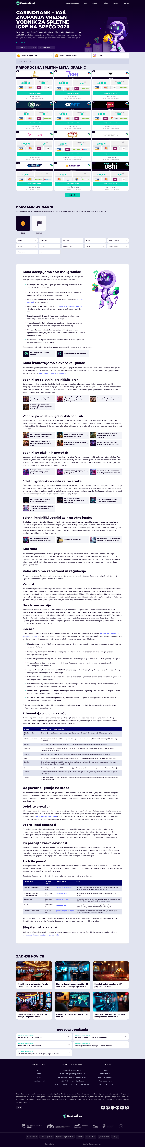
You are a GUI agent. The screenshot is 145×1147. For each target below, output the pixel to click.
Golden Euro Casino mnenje (72, 157)
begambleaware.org (62, 899)
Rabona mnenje (110, 126)
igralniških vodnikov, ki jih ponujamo (52, 373)
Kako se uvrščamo (106, 1081)
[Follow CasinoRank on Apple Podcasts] (127, 1108)
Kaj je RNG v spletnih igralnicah (72, 1081)
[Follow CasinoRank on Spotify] (122, 1108)
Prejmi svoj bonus (34, 93)
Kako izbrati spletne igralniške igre (72, 1074)
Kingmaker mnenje (72, 187)
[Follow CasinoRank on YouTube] (117, 1108)
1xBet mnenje (72, 126)
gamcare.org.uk (61, 905)
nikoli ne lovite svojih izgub (46, 816)
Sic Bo (39, 1077)
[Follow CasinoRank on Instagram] (108, 1108)
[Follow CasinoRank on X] (113, 1108)
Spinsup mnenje (34, 157)
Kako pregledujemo (105, 1077)
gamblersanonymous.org (64, 887)
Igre (85, 3)
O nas (106, 1070)
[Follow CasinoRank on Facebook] (103, 1108)
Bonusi (94, 3)
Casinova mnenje (110, 157)
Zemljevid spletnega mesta (92, 1144)
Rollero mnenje (34, 96)
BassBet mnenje (34, 187)
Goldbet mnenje (110, 96)
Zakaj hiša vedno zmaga (72, 1070)
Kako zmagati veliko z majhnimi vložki (72, 1077)
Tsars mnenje (72, 96)
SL (18, 1107)
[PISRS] (58, 1126)
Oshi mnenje (110, 187)
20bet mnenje (34, 126)
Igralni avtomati (39, 1081)
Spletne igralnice (72, 3)
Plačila (105, 3)
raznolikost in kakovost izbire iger (69, 306)
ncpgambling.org (61, 893)
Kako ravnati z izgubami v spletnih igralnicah (72, 1084)
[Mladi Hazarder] (95, 1126)
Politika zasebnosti (106, 1084)
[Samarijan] (81, 1126)
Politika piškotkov (49, 1144)
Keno (39, 1074)
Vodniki (116, 3)
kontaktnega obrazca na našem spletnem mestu (41, 935)
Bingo (39, 1070)
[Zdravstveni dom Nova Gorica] (108, 1126)
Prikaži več (71, 195)
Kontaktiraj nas (105, 1074)
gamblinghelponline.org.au (65, 910)
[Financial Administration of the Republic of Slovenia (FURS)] (32, 1126)
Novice (126, 3)
